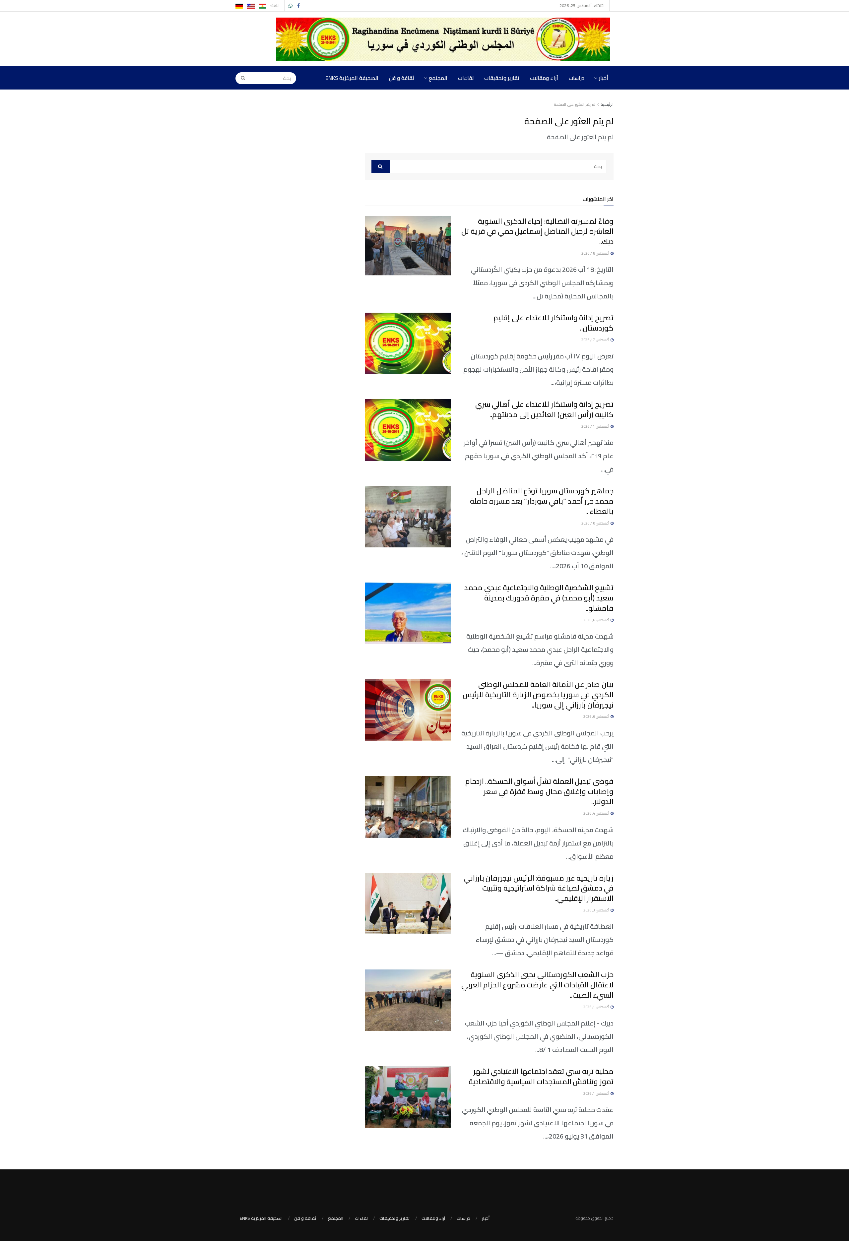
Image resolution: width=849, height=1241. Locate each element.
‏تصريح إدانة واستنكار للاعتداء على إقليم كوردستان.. (553, 323)
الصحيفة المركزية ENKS (351, 78)
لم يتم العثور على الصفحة (574, 104)
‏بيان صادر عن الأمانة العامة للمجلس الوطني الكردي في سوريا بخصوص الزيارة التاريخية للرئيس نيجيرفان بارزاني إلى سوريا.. (538, 694)
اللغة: (275, 5)
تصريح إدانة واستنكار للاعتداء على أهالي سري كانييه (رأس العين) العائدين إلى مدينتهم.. (544, 409)
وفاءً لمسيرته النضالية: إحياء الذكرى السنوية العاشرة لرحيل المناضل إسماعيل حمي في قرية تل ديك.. (537, 231)
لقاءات (466, 78)
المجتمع (438, 78)
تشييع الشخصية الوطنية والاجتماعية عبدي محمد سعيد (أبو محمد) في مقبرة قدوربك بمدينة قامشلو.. (539, 598)
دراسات (576, 78)
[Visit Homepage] (445, 39)
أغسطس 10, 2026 (595, 523)
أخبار (603, 78)
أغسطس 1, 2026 (596, 1007)
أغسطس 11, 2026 (595, 426)
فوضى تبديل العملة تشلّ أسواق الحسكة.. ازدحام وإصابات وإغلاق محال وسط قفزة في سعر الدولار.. (539, 791)
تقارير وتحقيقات (501, 78)
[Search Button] (240, 78)
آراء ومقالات (544, 78)
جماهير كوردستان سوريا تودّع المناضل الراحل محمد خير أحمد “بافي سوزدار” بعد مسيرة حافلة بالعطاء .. (542, 501)
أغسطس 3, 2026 (596, 910)
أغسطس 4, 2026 (596, 813)
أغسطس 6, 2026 (596, 620)
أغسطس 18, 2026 (595, 253)
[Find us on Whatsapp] (291, 6)
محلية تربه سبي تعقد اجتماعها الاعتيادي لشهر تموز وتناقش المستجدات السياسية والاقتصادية (541, 1076)
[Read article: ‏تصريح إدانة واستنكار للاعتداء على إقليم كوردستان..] (408, 343)
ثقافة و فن (401, 78)
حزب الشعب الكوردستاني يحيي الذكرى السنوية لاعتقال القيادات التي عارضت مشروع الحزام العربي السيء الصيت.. (537, 984)
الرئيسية (607, 104)
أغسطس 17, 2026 (595, 340)
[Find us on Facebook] (298, 6)
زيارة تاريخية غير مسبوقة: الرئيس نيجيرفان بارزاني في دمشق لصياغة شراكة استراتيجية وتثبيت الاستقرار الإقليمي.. (539, 888)
